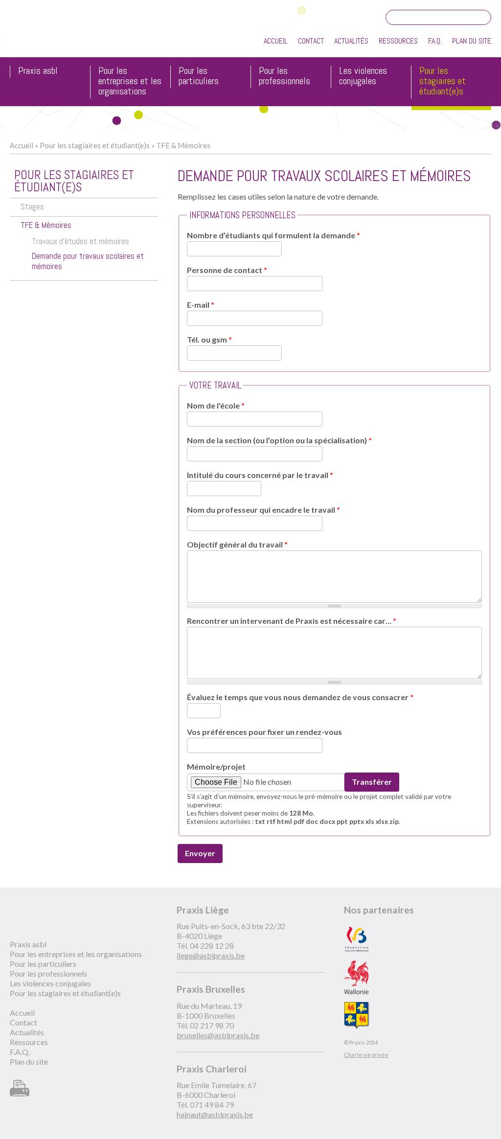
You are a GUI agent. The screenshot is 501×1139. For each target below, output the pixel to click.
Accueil (276, 41)
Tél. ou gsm (209, 339)
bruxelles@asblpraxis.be (218, 1035)
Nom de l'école (216, 405)
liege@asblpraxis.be (211, 955)
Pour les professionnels (284, 76)
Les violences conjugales (363, 76)
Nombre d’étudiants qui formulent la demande (273, 235)
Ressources (398, 41)
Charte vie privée (366, 1054)
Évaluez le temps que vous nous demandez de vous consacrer (300, 697)
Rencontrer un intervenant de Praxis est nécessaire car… (291, 620)
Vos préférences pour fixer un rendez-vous (264, 731)
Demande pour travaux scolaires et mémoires (88, 261)
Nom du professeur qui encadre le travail (263, 509)
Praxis (54, 33)
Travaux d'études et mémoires (80, 241)
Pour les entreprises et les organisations (129, 81)
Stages (32, 207)
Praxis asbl (38, 71)
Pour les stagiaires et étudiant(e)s (442, 81)
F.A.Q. (435, 41)
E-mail (200, 304)
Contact (311, 41)
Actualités (351, 41)
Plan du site (471, 41)
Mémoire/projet (216, 766)
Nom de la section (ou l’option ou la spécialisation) (279, 440)
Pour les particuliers (199, 76)
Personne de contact (227, 269)
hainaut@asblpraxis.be (215, 1114)
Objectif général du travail (237, 544)
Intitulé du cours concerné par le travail (260, 474)
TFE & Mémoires (183, 145)
